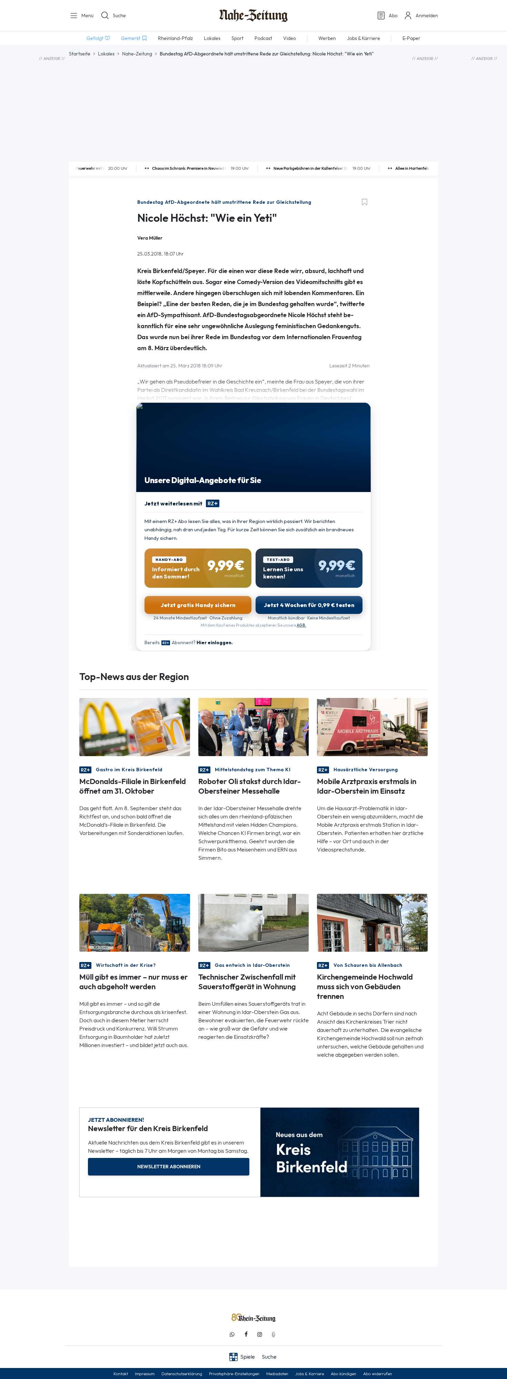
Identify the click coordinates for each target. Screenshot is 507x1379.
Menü (86, 15)
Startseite (79, 54)
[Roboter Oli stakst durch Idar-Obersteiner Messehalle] (253, 726)
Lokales (106, 54)
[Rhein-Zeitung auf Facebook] (245, 1334)
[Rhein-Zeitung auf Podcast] (273, 1334)
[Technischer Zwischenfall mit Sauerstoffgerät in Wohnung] (253, 922)
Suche (119, 15)
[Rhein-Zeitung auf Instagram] (259, 1334)
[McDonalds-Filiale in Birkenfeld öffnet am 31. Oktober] (134, 726)
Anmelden (427, 15)
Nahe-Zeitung (137, 54)
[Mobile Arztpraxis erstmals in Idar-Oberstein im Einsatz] (372, 726)
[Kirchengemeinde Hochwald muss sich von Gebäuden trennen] (372, 922)
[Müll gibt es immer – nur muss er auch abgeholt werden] (134, 922)
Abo (393, 15)
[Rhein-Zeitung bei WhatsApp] (232, 1334)
